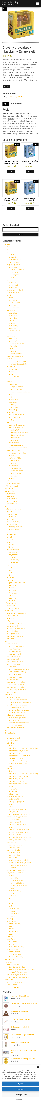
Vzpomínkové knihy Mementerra (18, 723)
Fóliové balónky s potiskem (17, 758)
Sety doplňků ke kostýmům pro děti (19, 814)
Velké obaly (14, 562)
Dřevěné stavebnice (12, 964)
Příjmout (20, 1084)
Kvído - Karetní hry (14, 649)
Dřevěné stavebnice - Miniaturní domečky (21, 970)
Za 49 (8, 247)
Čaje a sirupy (12, 300)
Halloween (11, 944)
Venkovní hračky (11, 501)
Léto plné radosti (13, 272)
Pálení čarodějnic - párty (16, 947)
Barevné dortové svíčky (17, 880)
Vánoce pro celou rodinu (14, 982)
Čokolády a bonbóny (14, 303)
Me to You (9, 359)
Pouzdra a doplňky (14, 400)
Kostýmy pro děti (11, 842)
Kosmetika (11, 323)
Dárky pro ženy (13, 288)
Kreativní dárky (13, 326)
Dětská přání (14, 430)
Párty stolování (11, 921)
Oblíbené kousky (9, 733)
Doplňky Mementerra (13, 697)
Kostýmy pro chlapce (15, 845)
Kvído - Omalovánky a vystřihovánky (19, 669)
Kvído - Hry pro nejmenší (16, 646)
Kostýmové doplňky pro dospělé (16, 817)
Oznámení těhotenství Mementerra (19, 702)
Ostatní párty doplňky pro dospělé (19, 832)
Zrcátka (10, 333)
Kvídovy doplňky (11, 692)
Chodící (10, 746)
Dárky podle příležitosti (13, 265)
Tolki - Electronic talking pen (15, 636)
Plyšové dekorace (14, 417)
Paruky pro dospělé (14, 835)
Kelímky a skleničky (14, 924)
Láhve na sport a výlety (17, 344)
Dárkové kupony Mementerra (17, 700)
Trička (10, 379)
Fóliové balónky (11, 743)
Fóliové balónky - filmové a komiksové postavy (23, 748)
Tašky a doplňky (13, 377)
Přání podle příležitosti (15, 427)
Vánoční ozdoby (13, 293)
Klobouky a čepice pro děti (16, 802)
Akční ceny (7, 244)
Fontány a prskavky (14, 891)
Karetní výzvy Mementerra (16, 707)
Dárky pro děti (12, 282)
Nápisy (10, 766)
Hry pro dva (10, 532)
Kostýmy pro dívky (14, 847)
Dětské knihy (8, 489)
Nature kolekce (13, 466)
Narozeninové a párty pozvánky (16, 870)
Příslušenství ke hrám (13, 550)
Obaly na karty (13, 555)
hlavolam (11, 65)
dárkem (27, 75)
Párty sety (9, 919)
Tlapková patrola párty (15, 957)
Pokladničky (12, 328)
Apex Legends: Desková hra (17, 583)
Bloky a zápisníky (13, 384)
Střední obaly (14, 560)
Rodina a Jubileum (14, 331)
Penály (10, 397)
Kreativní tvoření (11, 499)
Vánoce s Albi (8, 980)
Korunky (11, 804)
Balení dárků (10, 252)
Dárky (6, 249)
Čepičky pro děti (13, 799)
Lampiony (11, 903)
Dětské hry (9, 511)
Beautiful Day (12, 313)
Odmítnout (20, 1089)
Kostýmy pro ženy (14, 855)
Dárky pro (9, 280)
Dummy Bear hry (11, 519)
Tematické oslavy (12, 949)
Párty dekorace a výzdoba (14, 873)
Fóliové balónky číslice (15, 753)
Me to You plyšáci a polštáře (17, 364)
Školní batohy (12, 410)
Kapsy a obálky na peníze (16, 425)
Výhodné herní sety (12, 608)
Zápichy (10, 934)
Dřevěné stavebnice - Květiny (17, 967)
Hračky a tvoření (9, 491)
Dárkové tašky (13, 257)
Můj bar (10, 349)
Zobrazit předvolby (20, 1095)
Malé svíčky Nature (16, 468)
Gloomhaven (12, 590)
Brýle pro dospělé (14, 819)
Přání (8, 422)
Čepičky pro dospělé (14, 822)
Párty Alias (11, 545)
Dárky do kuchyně (14, 315)
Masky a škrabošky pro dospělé (18, 830)
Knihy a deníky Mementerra (15, 715)
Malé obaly (13, 557)
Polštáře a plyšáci (12, 412)
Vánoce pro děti (11, 985)
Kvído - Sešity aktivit (14, 674)
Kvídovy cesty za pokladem (17, 684)
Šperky (10, 374)
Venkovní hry (10, 606)
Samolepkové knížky (12, 634)
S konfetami (12, 868)
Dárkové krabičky (13, 254)
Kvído (6, 641)
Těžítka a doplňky (14, 794)
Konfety (10, 901)
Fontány (13, 893)
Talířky (10, 926)
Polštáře (11, 420)
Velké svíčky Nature (16, 471)
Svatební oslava (15, 954)
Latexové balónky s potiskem (17, 865)
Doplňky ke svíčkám (14, 458)
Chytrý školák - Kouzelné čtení (16, 613)
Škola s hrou (10, 578)
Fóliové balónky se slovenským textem (20, 761)
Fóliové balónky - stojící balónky (18, 751)
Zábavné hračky (11, 504)
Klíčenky (11, 321)
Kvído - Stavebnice (12, 679)
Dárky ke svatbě (13, 267)
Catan (10, 570)
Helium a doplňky (11, 789)
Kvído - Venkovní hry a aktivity (15, 682)
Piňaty (10, 906)
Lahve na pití (12, 341)
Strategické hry (11, 580)
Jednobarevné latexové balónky (18, 860)
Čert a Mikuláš (13, 942)
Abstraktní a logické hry (13, 509)
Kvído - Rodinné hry (14, 651)
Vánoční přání (14, 440)
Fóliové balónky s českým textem (19, 756)
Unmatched (12, 601)
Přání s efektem (13, 443)
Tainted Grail (12, 598)
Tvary (12, 888)
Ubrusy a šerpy (13, 931)
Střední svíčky (12, 476)
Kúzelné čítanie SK (12, 626)
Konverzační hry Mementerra (17, 713)
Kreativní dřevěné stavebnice (17, 972)
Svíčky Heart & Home (13, 450)
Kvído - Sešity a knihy (13, 664)
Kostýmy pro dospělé (13, 850)
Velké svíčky (12, 478)
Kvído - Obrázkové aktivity (14, 662)
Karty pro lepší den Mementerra (18, 710)
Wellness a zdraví (12, 486)
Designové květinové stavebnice (18, 977)
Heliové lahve (12, 791)
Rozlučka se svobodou (17, 270)
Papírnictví (9, 382)
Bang (10, 567)
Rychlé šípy (12, 517)
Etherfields (11, 588)
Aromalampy (14, 461)
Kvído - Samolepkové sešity (17, 672)
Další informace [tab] (16, 104)
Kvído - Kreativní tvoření (13, 657)
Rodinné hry (10, 565)
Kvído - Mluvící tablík (12, 659)
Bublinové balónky (12, 740)
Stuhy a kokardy (13, 262)
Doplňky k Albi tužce (12, 616)
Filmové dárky (12, 318)
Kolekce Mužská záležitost (14, 356)
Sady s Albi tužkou (12, 631)
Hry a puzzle (10, 618)
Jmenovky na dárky (14, 260)
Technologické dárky (13, 483)
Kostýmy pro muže (14, 853)
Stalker (10, 595)
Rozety (12, 911)
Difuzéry (11, 455)
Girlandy (11, 898)
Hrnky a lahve (10, 336)
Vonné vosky (12, 481)
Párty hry (9, 542)
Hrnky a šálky (12, 338)
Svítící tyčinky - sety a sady (17, 840)
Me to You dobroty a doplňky (17, 361)
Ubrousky (11, 929)
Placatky (13, 351)
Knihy (8, 621)
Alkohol (10, 298)
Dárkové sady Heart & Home (17, 453)
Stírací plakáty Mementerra (15, 728)
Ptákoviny (9, 936)
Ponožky (11, 371)
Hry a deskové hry (9, 2)
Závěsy (12, 916)
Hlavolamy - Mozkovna (17, 97)
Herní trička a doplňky (13, 522)
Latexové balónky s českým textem (19, 863)
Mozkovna (9, 539)
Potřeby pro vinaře (16, 354)
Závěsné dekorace (14, 909)
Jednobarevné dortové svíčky (19, 886)
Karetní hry (9, 537)
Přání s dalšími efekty (17, 445)
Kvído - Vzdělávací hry (15, 654)
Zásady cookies (19, 1099)
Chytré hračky (10, 494)
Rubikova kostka (13, 529)
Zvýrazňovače (14, 407)
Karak (10, 573)
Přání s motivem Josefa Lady (17, 448)
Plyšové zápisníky (16, 389)
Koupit (6, 86)
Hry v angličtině (11, 534)
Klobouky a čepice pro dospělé (18, 824)
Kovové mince (12, 552)
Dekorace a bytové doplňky (15, 290)
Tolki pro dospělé (11, 639)
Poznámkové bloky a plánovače (20, 392)
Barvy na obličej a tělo (13, 738)
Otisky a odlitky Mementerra (15, 725)
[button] (38, 1067)
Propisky (13, 405)
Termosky (13, 346)
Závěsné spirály (15, 914)
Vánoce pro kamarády (13, 987)
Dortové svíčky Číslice (17, 883)
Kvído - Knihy (12, 667)
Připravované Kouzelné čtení (15, 629)
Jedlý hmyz (12, 305)
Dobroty (8, 295)
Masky (10, 807)
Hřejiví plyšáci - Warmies (16, 415)
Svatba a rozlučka (14, 952)
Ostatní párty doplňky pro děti (17, 809)
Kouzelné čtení (9, 611)
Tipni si (10, 547)
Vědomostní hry (11, 603)
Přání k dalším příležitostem (19, 433)
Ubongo (10, 575)
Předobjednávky (9, 959)
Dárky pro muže (13, 285)
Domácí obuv (12, 369)
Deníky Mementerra (14, 720)
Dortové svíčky (13, 878)
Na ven (12, 277)
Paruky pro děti (13, 812)
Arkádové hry (12, 514)
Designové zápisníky (16, 387)
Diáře (10, 394)
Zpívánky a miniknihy (15, 623)
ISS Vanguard (12, 593)
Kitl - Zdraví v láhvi (14, 308)
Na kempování (15, 275)
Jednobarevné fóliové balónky (17, 763)
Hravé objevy (10, 496)
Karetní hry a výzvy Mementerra (16, 705)
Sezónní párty (10, 939)
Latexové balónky (12, 858)
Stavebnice (8, 962)
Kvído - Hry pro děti (12, 644)
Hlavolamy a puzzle (12, 524)
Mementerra (8, 695)
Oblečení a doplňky (12, 366)
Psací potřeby (12, 402)
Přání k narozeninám (17, 435)
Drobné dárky (10, 310)
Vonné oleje (14, 463)
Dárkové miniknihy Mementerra (18, 718)
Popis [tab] (5, 104)
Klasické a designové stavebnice (16, 975)
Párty (6, 735)
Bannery (11, 875)
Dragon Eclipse (13, 585)
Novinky (6, 730)
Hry (5, 506)
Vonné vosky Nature (16, 473)
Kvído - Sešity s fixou (15, 677)
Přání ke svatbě (15, 438)
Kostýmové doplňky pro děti (15, 796)
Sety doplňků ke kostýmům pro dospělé (21, 837)
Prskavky (13, 896)
